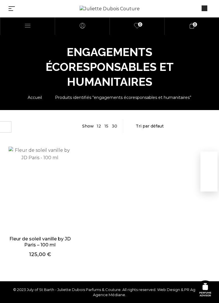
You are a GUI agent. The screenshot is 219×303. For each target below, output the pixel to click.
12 (99, 126)
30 (114, 126)
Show (88, 126)
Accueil (35, 97)
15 (106, 126)
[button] (40, 197)
